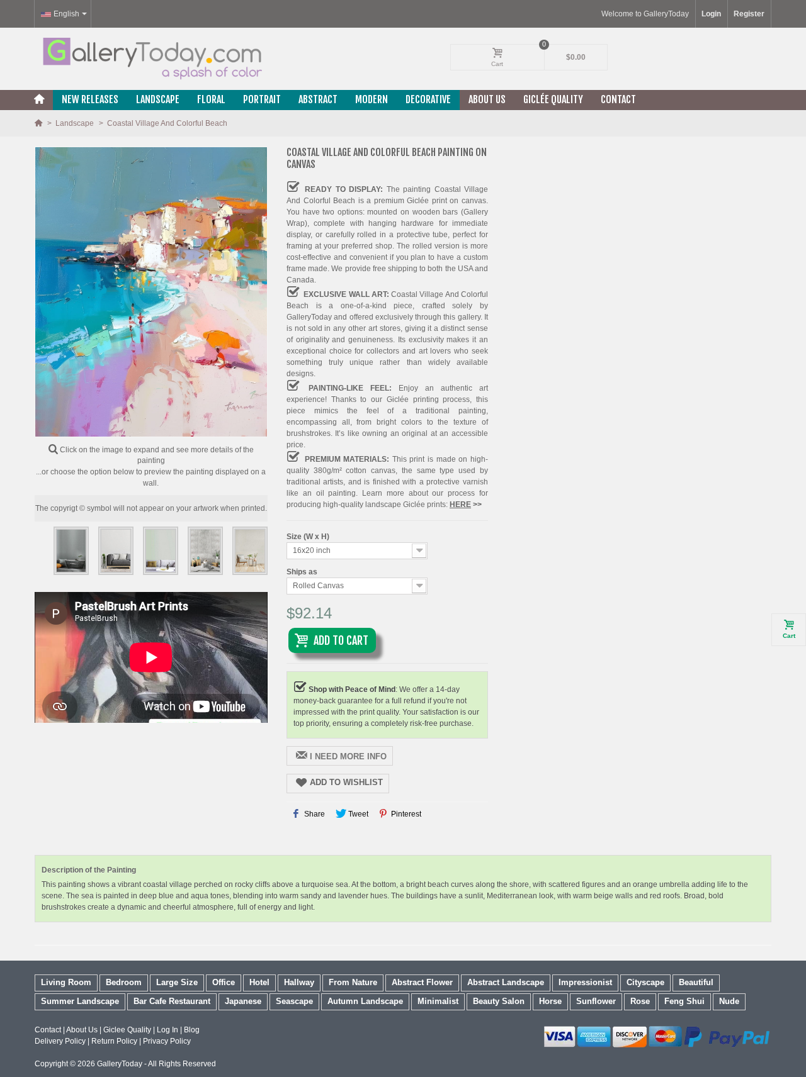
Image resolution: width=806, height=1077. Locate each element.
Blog (192, 1029)
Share (313, 814)
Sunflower (596, 1001)
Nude (729, 1001)
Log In (167, 1029)
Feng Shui (684, 1001)
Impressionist (585, 982)
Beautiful (696, 982)
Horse (550, 1001)
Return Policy (114, 1041)
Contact (618, 99)
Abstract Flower (422, 982)
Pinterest (405, 814)
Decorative (428, 99)
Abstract (318, 99)
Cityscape (645, 982)
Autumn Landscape (365, 1001)
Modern (371, 99)
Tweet (357, 814)
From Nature (353, 982)
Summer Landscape (80, 1001)
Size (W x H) (309, 536)
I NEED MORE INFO (348, 756)
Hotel (259, 982)
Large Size (177, 982)
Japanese (243, 1001)
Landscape (157, 99)
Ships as (303, 571)
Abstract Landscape (505, 982)
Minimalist (437, 1001)
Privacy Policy (167, 1041)
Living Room (66, 982)
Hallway (299, 982)
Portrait (262, 99)
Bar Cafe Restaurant (171, 1001)
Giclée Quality (553, 99)
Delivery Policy (60, 1041)
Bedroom (124, 982)
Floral (211, 99)
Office (223, 982)
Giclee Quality (127, 1029)
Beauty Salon (499, 1001)
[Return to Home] (39, 123)
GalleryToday (119, 1063)
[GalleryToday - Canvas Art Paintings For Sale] (151, 58)
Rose (640, 1001)
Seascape (294, 1001)
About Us (487, 99)
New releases (90, 99)
